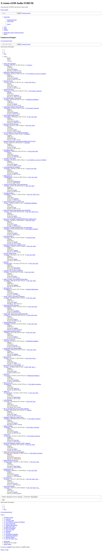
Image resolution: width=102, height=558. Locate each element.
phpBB (9, 547)
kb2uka (7, 65)
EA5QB (7, 73)
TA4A (7, 82)
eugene (7, 99)
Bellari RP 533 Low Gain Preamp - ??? (14, 365)
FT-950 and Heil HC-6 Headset (12, 167)
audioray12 (8, 384)
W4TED (7, 168)
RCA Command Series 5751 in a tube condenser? (16, 408)
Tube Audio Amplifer (9, 486)
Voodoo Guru (8, 453)
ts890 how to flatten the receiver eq (12, 72)
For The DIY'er (8, 477)
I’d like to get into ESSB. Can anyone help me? (16, 184)
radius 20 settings (8, 426)
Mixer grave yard (8, 382)
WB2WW (8, 470)
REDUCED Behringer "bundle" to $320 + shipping (17, 443)
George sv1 (8, 91)
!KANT (7, 237)
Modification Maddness (33, 99)
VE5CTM (8, 436)
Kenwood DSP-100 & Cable (11, 124)
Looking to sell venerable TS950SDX (13, 270)
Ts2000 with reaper (9, 89)
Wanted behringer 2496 (10, 322)
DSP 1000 (6, 374)
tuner (6, 203)
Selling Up (6, 391)
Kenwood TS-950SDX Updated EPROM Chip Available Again (20, 219)
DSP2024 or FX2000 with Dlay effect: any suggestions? (18, 227)
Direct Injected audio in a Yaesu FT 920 (14, 201)
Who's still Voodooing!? (10, 63)
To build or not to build (9, 158)
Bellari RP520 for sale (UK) (11, 460)
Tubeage (29, 410)
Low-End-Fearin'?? (9, 236)
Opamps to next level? (9, 339)
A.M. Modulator (8, 400)
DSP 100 (6, 262)
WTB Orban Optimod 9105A (11, 115)
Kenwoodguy (8, 263)
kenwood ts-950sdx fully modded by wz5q (14, 244)
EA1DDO (8, 116)
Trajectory (29, 65)
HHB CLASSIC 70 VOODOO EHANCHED (15, 279)
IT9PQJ (7, 229)
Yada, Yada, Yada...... (31, 82)
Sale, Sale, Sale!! (32, 116)
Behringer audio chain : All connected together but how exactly (20, 141)
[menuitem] (12, 20)
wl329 (7, 125)
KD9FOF (7, 151)
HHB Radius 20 (8, 175)
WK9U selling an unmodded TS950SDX (14, 296)
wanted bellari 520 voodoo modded (13, 348)
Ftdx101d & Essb (8, 81)
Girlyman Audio (31, 237)
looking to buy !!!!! (8, 469)
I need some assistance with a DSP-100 (14, 106)
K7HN (7, 186)
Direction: (28, 496)
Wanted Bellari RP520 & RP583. (12, 331)
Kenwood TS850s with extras (11, 305)
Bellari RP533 (7, 357)
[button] (5, 54)
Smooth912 (8, 306)
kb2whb (7, 427)
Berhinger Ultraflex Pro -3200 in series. (14, 417)
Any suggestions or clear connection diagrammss (16, 132)
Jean (6, 134)
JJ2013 (7, 211)
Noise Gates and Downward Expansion (14, 451)
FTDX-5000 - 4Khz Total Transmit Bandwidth (15, 313)
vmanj (7, 358)
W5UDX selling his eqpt (10, 253)
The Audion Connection (35, 91)
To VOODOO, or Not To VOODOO (36, 73)
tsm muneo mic (7, 288)
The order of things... (9, 150)
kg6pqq (7, 160)
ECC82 (7, 341)
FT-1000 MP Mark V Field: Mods (12, 98)
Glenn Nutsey (8, 393)
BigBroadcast (8, 177)
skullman (7, 246)
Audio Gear (7, 434)
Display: (4, 496)
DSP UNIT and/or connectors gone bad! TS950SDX (17, 210)
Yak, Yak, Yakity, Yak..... (34, 194)
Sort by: (15, 496)
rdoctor (7, 220)
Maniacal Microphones (32, 289)
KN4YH (7, 108)
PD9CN (7, 315)
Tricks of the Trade (33, 151)
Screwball (7, 375)
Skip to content (4, 9)
